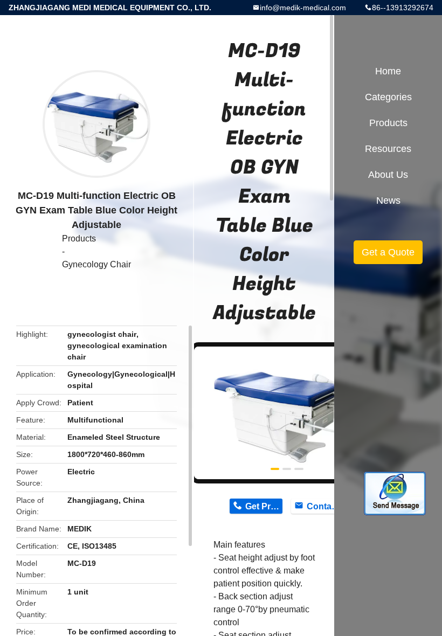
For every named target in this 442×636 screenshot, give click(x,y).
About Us (388, 174)
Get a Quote (388, 252)
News (388, 200)
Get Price (263, 506)
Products (79, 238)
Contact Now (325, 506)
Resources (388, 148)
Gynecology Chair (96, 264)
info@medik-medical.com (303, 7)
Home (388, 71)
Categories (388, 97)
